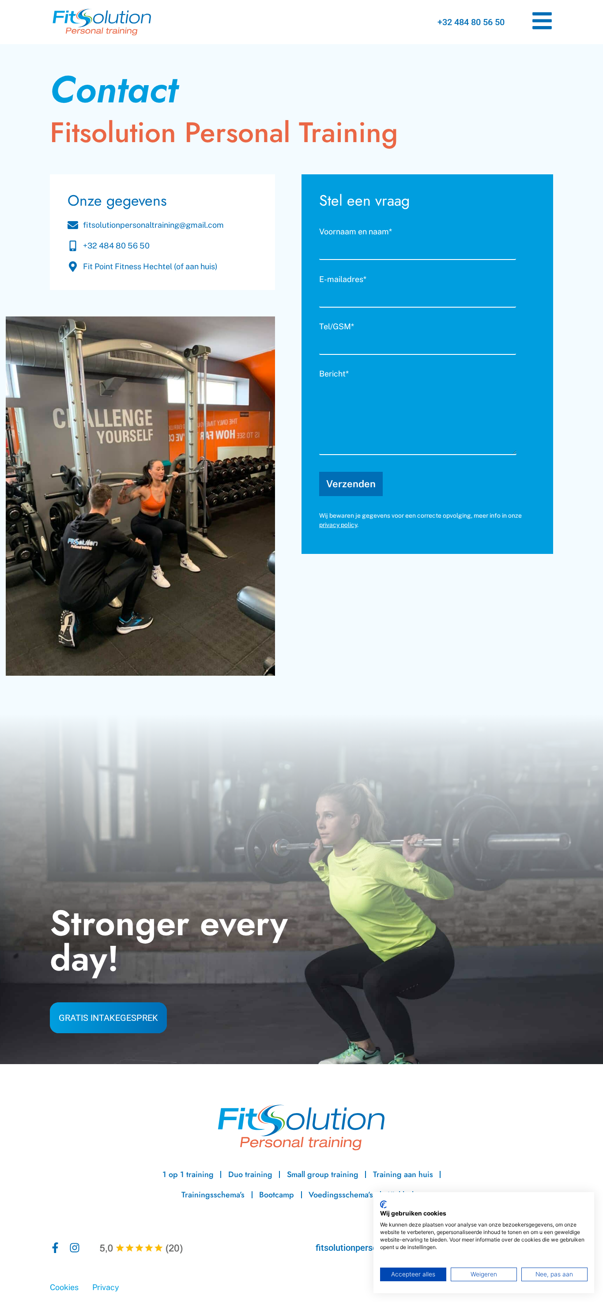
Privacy (105, 1287)
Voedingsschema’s (341, 1194)
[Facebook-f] (55, 1247)
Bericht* (334, 374)
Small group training (322, 1174)
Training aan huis (403, 1174)
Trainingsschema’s (213, 1194)
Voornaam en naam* (355, 232)
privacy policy (338, 524)
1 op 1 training (188, 1174)
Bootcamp (276, 1194)
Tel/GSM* (336, 327)
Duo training (250, 1174)
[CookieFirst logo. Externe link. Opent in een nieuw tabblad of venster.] (383, 1204)
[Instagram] (74, 1247)
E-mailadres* (342, 279)
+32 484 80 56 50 (471, 22)
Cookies (64, 1287)
